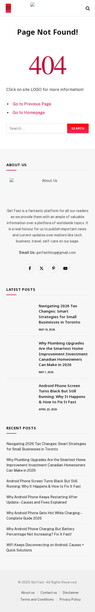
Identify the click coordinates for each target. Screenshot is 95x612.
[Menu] (8, 8)
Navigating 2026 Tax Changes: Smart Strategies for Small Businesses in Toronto (59, 313)
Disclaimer (71, 593)
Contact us (49, 593)
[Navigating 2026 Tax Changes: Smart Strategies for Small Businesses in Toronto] (20, 312)
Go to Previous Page (32, 104)
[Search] (87, 8)
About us (28, 593)
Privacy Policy (70, 599)
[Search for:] (37, 128)
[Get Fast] (47, 8)
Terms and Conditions (37, 599)
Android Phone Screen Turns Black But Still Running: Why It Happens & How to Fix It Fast (62, 393)
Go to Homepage (29, 112)
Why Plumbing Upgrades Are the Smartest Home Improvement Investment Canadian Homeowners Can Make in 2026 (63, 353)
